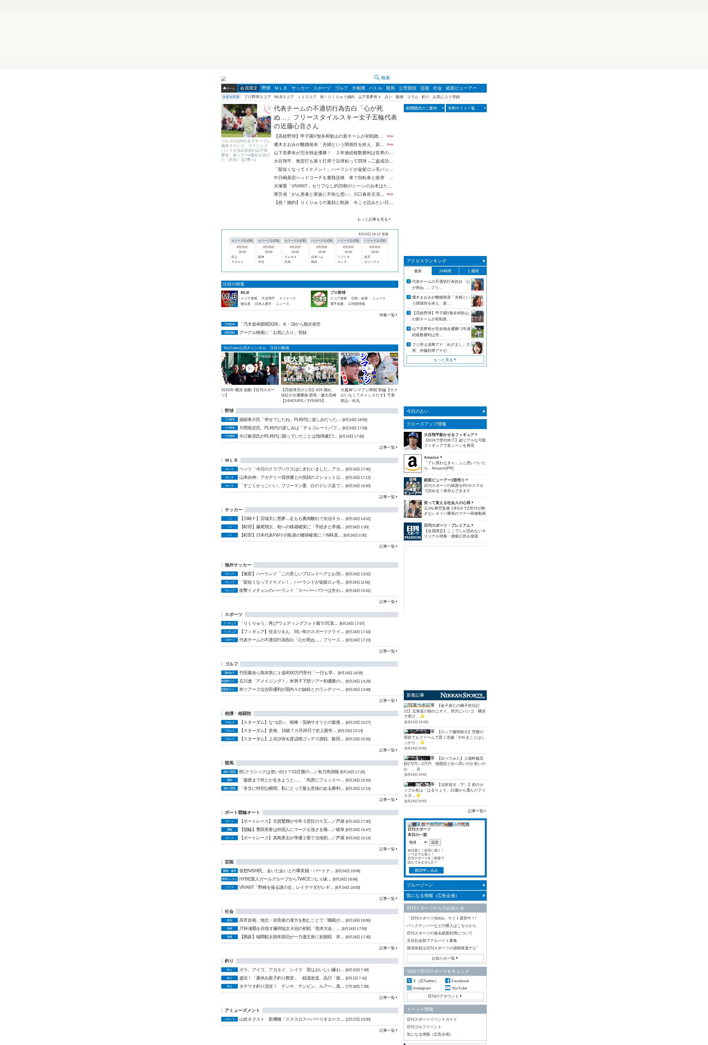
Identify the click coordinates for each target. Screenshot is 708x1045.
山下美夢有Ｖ (369, 97)
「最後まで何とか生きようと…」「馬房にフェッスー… (291, 780)
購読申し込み (426, 870)
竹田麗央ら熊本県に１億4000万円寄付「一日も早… (288, 672)
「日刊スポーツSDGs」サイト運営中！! (441, 918)
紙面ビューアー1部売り (444, 480)
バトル (375, 88)
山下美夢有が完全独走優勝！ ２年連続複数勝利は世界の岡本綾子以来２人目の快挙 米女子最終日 (333, 152)
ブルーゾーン (420, 885)
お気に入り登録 (446, 97)
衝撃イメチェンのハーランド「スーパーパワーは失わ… (291, 590)
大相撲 (358, 88)
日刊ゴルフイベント (424, 1027)
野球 (266, 88)
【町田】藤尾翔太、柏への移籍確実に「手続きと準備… (291, 526)
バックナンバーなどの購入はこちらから (442, 925)
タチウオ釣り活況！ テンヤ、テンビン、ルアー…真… (291, 986)
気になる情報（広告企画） (433, 895)
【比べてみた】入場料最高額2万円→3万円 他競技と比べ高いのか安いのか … (445, 763)
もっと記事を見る (372, 219)
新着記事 (415, 695)
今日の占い (418, 411)
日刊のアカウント (443, 996)
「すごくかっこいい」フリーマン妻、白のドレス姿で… (291, 485)
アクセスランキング (426, 260)
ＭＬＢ (281, 88)
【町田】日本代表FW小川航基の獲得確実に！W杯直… (290, 535)
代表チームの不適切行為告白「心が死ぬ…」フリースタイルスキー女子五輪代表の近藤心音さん (335, 117)
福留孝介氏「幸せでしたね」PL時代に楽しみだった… (290, 419)
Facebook (460, 981)
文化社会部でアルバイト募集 (432, 940)
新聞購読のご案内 (421, 108)
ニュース (282, 303)
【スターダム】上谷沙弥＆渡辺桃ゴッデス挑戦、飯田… (291, 738)
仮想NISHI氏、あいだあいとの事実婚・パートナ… (286, 870)
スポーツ (322, 88)
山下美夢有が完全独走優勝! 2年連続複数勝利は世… (441, 331)
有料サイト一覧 (461, 108)
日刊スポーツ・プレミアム (447, 525)
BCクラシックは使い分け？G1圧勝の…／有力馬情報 (289, 771)
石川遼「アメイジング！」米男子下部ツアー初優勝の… (291, 681)
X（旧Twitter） (426, 981)
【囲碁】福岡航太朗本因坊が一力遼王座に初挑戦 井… (291, 936)
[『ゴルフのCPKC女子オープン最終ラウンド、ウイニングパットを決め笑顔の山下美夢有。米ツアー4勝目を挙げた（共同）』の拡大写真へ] (246, 120)
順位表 (246, 303)
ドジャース (287, 298)
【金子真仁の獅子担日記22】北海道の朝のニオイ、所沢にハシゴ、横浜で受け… (445, 711)
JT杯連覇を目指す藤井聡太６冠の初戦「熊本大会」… (289, 928)
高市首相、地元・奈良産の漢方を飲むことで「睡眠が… (291, 920)
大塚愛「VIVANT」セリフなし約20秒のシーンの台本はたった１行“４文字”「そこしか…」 (333, 186)
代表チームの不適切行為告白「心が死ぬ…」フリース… (291, 640)
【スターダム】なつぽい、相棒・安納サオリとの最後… (291, 722)
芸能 (424, 88)
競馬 (390, 88)
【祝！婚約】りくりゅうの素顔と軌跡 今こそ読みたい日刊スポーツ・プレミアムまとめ (333, 202)
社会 (437, 88)
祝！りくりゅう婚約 (337, 97)
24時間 (445, 271)
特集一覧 (387, 315)
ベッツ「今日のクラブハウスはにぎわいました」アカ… (291, 469)
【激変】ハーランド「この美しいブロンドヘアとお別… (291, 573)
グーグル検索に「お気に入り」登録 (272, 332)
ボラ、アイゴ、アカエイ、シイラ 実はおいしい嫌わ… (291, 969)
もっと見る (443, 359)
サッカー (300, 88)
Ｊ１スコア (307, 97)
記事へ (248, 159)
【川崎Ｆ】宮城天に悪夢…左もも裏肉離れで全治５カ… (291, 518)
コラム (412, 97)
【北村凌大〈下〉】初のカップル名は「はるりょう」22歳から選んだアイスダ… (445, 790)
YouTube (459, 988)
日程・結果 (359, 298)
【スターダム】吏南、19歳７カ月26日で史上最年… (288, 730)
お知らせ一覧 (443, 958)
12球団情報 (356, 303)
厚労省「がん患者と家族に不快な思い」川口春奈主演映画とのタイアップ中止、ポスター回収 (330, 194)
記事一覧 (387, 447)
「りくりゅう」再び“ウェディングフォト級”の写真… (288, 623)
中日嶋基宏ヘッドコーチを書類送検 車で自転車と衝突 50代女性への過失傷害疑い (333, 177)
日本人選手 (263, 303)
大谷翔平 (268, 298)
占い (388, 97)
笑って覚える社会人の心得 (447, 502)
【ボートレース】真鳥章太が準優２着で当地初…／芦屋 (291, 837)
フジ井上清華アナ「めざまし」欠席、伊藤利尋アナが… (441, 347)
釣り (426, 97)
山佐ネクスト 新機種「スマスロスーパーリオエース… (291, 1019)
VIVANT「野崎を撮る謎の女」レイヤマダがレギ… (286, 887)
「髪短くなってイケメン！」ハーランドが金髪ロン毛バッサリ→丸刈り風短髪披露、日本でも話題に (333, 169)
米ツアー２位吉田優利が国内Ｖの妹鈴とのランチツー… (291, 689)
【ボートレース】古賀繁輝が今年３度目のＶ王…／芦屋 (291, 821)
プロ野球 (338, 292)
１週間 (473, 271)
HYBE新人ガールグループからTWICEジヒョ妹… (285, 879)
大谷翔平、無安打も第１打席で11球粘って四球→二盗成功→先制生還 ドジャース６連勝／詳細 (333, 161)
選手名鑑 (336, 303)
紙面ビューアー (461, 88)
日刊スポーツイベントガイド (432, 1019)
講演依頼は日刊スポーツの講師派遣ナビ (442, 948)
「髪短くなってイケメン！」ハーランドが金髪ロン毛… (291, 582)
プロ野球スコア (257, 97)
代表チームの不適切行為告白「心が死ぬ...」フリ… (441, 284)
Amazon (431, 457)
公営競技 (408, 88)
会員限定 (249, 88)
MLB (245, 292)
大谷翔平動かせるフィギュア (449, 434)
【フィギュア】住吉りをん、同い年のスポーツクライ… (291, 631)
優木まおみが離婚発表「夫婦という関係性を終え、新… (441, 300)
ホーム (230, 88)
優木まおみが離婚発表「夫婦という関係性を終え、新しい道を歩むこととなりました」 (330, 144)
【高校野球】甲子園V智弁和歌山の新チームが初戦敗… (440, 316)
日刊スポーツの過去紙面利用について (440, 933)
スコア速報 (249, 298)
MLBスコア (284, 97)
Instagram (422, 988)
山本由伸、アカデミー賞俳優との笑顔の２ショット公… (291, 477)
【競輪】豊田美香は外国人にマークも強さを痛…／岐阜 (291, 829)
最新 (418, 271)
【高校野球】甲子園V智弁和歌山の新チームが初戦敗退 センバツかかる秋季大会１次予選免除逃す (330, 136)
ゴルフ (341, 88)
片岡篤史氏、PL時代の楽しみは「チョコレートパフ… (290, 427)
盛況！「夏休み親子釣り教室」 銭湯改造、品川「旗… (291, 978)
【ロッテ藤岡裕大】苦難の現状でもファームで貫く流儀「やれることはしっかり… (444, 737)
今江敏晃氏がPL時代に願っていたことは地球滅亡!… (288, 436)
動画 (400, 97)
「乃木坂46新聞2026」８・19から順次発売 (280, 324)
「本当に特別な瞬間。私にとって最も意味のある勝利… (291, 788)
